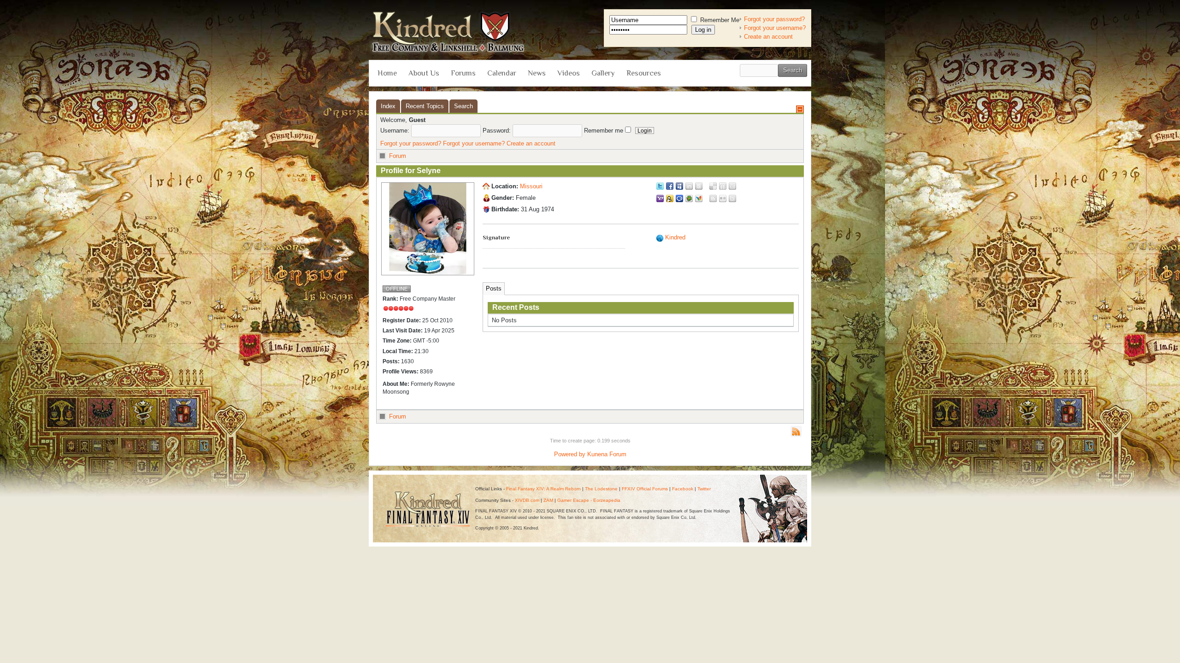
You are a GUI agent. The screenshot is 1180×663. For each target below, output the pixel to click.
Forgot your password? (774, 19)
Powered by (569, 454)
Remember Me (718, 20)
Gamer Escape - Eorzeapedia (588, 500)
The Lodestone (601, 488)
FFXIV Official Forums (645, 488)
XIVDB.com (527, 500)
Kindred (675, 237)
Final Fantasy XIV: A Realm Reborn (543, 488)
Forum (397, 155)
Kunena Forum (606, 454)
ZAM (548, 500)
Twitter (704, 488)
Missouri (531, 186)
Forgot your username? (775, 27)
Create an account (768, 36)
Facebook (682, 488)
